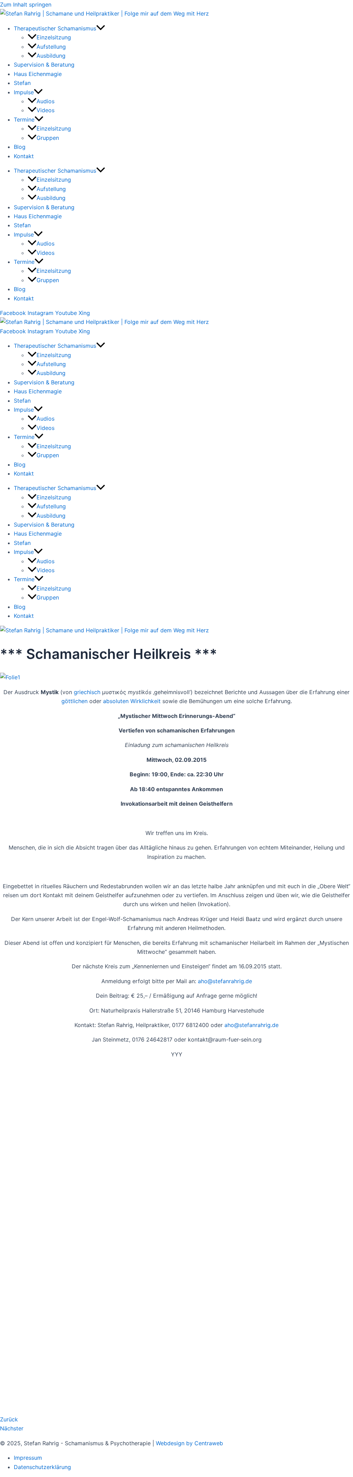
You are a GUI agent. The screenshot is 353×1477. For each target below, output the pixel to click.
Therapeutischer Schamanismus (55, 28)
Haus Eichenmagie (38, 73)
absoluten (116, 701)
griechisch (87, 692)
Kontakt (24, 156)
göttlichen (74, 701)
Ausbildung (51, 55)
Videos (45, 110)
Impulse (24, 92)
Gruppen (48, 137)
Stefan (22, 82)
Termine (24, 119)
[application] (100, 28)
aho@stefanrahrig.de (225, 981)
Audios (45, 101)
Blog (20, 146)
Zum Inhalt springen (25, 4)
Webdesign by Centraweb (189, 1443)
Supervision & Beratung (44, 64)
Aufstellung (51, 46)
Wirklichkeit (145, 701)
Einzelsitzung (54, 37)
